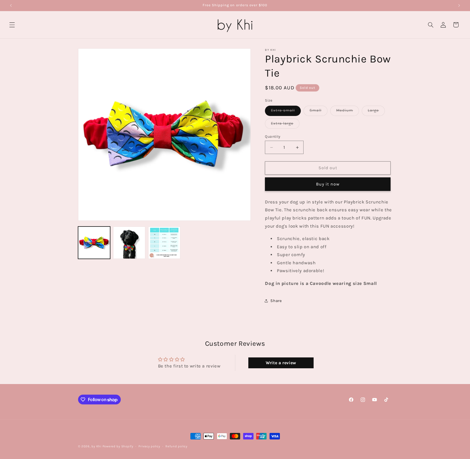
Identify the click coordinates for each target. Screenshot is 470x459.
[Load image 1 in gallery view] (94, 243)
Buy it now (328, 184)
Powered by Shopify (118, 446)
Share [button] (276, 300)
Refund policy (176, 446)
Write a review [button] (281, 362)
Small (318, 112)
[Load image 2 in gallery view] (129, 243)
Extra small (286, 112)
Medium (347, 112)
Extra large (285, 125)
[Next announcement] (459, 5)
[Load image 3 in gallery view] (164, 243)
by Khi (96, 446)
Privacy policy (149, 446)
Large (376, 112)
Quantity (272, 136)
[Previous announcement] (11, 5)
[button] (12, 24)
